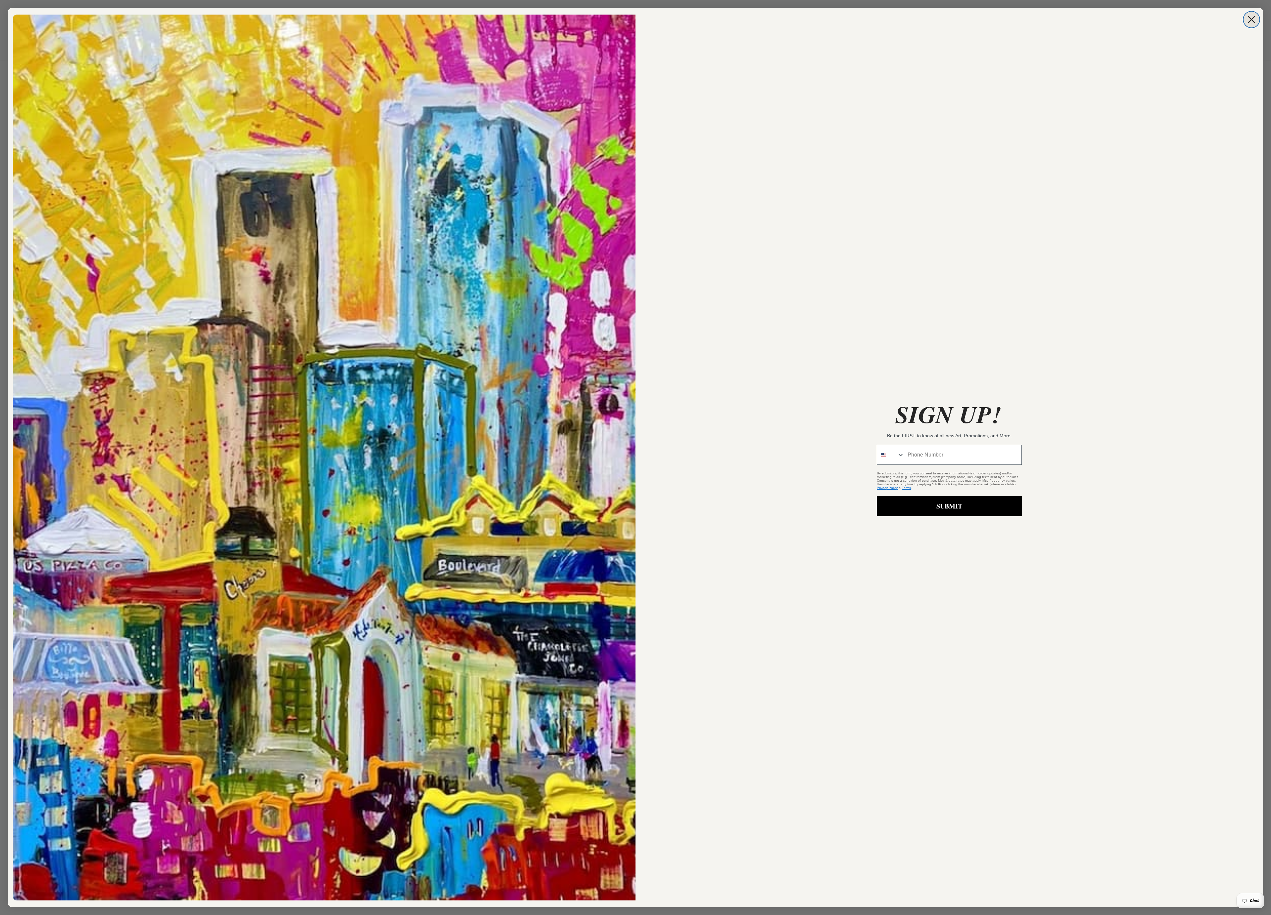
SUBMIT (949, 506)
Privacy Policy (887, 488)
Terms (906, 488)
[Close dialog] (1251, 19)
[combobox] (890, 454)
